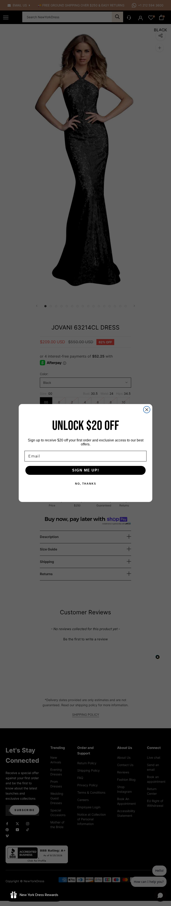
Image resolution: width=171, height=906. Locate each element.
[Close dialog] (146, 409)
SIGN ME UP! (85, 470)
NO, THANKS (85, 483)
